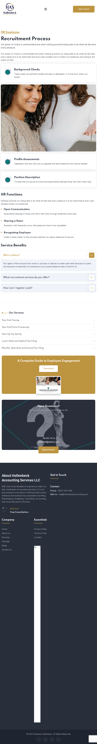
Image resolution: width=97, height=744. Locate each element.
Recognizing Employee (17, 233)
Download (48, 369)
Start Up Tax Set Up (12, 334)
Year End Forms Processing (15, 327)
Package (5, 541)
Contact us (6, 549)
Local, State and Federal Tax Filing (19, 341)
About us (6, 533)
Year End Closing (10, 320)
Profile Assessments (26, 159)
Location (38, 537)
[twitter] (45, 739)
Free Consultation (19, 512)
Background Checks (27, 69)
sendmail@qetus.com (48, 442)
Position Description (27, 177)
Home (4, 529)
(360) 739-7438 (65, 490)
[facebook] (38, 739)
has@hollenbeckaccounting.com (73, 494)
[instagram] (58, 739)
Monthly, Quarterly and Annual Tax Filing (23, 348)
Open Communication (17, 209)
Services (5, 537)
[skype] (51, 739)
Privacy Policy (40, 529)
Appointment (48, 450)
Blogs (4, 545)
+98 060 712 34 (48, 438)
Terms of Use (40, 533)
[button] (46, 9)
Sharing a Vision (13, 221)
